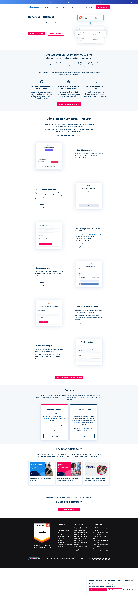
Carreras (60, 534)
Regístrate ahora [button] (103, 7)
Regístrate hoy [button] (69, 509)
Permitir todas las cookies (98, 590)
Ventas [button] (83, 436)
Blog (59, 532)
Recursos (65, 7)
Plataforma (47, 7)
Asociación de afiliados (65, 544)
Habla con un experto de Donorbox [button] (69, 104)
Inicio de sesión (87, 7)
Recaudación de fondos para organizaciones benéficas (81, 549)
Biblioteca (61, 546)
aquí (89, 124)
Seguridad (61, 542)
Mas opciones (127, 589)
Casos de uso (78, 524)
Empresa (75, 7)
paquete (42, 193)
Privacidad (61, 540)
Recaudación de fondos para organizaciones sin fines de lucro (81, 538)
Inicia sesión (78, 153)
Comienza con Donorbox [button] (36, 33)
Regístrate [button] (54, 436)
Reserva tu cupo (107, 2)
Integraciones (97, 524)
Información (62, 524)
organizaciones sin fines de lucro (51, 197)
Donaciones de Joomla (100, 549)
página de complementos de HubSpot (90, 234)
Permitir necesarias (114, 590)
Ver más (115, 586)
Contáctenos (61, 528)
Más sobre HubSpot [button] (56, 33)
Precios (57, 7)
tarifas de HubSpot (82, 428)
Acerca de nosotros (63, 530)
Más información (78, 423)
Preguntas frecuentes (64, 536)
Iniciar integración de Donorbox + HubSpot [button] (69, 377)
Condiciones (61, 538)
